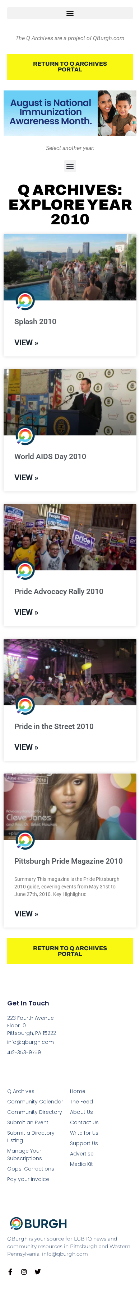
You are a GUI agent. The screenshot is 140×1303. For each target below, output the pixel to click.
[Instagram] (24, 1272)
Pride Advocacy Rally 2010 (58, 591)
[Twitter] (37, 1272)
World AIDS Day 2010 (50, 456)
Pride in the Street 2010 (54, 726)
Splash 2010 (35, 321)
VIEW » (26, 342)
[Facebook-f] (10, 1272)
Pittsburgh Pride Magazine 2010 (68, 861)
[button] (70, 13)
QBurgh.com (109, 38)
